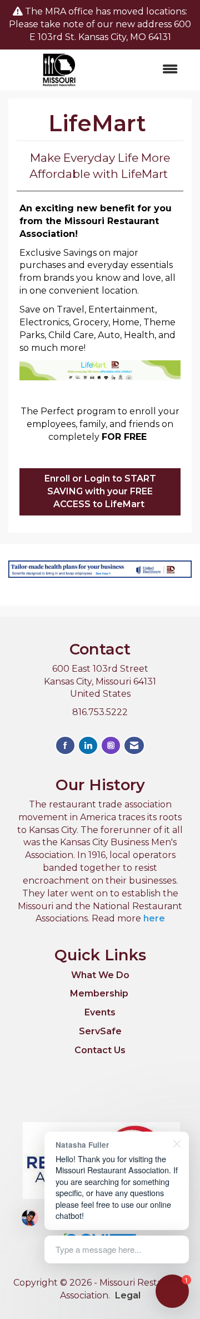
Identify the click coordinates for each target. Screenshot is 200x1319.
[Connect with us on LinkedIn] (88, 745)
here (154, 918)
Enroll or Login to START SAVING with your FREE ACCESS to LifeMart (100, 491)
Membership (99, 993)
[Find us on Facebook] (65, 745)
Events (100, 1012)
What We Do (100, 975)
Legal (128, 1295)
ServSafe (100, 1031)
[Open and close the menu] (149, 70)
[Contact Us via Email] (134, 745)
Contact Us (100, 1050)
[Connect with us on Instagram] (111, 745)
